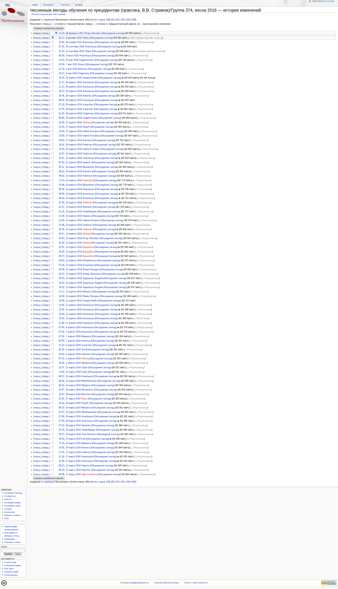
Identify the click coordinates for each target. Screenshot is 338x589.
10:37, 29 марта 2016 (70, 394)
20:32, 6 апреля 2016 (70, 349)
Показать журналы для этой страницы (49, 14)
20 (113, 19)
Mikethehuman (89, 381)
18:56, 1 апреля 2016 (70, 363)
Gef (83, 349)
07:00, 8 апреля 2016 (70, 327)
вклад (120, 33)
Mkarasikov (88, 167)
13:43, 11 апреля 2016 (70, 318)
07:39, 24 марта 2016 (70, 421)
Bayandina (88, 247)
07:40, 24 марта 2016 (70, 416)
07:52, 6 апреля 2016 (70, 358)
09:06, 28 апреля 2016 (70, 100)
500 (134, 19)
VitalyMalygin (89, 211)
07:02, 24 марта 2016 (70, 425)
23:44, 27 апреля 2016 (70, 127)
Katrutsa (87, 140)
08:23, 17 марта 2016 (70, 465)
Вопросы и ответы (12, 515)
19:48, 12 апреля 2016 (70, 269)
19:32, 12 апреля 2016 (70, 283)
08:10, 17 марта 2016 (70, 470)
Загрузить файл (11, 572)
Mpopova (86, 336)
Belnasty (82, 69)
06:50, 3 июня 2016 (69, 55)
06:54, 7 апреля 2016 (70, 341)
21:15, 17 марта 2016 (70, 452)
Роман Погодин (91, 269)
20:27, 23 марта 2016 (70, 434)
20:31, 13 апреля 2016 (70, 247)
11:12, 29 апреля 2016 (70, 82)
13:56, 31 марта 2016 (70, 372)
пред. (46, 33)
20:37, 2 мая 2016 (68, 73)
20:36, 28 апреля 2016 (70, 96)
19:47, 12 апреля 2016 (70, 274)
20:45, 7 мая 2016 (68, 64)
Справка (8, 509)
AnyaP (86, 127)
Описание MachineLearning (166, 583)
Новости (8, 499)
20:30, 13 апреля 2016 (70, 251)
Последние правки (12, 503)
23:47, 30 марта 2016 (70, 390)
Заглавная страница (13, 493)
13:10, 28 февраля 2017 (71, 33)
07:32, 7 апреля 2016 (70, 332)
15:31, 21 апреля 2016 (70, 158)
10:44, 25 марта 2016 (70, 403)
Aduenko (87, 96)
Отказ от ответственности (196, 583)
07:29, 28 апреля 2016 (70, 104)
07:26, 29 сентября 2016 (71, 46)
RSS (6, 569)
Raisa (84, 398)
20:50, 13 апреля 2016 (70, 229)
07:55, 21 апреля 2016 (70, 162)
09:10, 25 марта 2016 (70, 407)
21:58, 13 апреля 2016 (70, 216)
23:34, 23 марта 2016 (70, 430)
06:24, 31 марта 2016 (70, 385)
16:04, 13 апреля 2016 (70, 260)
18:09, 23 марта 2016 (70, 439)
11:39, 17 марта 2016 (70, 456)
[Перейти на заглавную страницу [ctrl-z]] (13, 13)
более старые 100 (100, 19)
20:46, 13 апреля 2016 (70, 238)
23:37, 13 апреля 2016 (70, 207)
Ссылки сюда (10, 562)
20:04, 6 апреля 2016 (70, 354)
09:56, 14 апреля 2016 (70, 189)
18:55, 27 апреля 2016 (70, 140)
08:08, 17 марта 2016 (70, 474)
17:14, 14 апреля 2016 (70, 180)
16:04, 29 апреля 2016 (70, 78)
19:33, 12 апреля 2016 (70, 278)
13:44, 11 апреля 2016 (70, 314)
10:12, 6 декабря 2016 (70, 38)
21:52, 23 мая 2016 (69, 60)
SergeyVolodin (90, 78)
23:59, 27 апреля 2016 (70, 122)
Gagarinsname (86, 60)
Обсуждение (108, 33)
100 (122, 19)
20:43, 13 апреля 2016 (70, 243)
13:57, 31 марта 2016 (70, 367)
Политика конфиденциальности (134, 583)
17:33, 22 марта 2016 (70, 443)
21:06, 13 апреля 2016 (70, 225)
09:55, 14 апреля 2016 (70, 194)
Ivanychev (88, 104)
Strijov (86, 38)
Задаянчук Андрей (93, 278)
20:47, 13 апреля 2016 (70, 234)
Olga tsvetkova (89, 474)
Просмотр (65, 5)
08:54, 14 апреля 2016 (70, 198)
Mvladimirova (89, 260)
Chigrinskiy (83, 73)
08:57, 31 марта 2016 (70, 376)
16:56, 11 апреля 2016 (70, 296)
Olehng (86, 122)
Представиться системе (323, 1)
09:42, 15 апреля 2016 (70, 176)
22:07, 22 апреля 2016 (70, 153)
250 (128, 19)
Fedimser (87, 144)
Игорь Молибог (93, 33)
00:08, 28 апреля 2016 (70, 118)
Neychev (86, 394)
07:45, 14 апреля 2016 (70, 202)
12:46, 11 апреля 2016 (70, 323)
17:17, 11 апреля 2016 (70, 291)
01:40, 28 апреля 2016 (70, 113)
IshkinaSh (88, 180)
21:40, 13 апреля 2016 (70, 220)
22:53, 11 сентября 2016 (71, 51)
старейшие (48, 19)
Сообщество (9, 496)
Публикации (9, 539)
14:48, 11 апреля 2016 (70, 300)
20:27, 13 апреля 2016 (70, 256)
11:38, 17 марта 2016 (70, 461)
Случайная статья (12, 506)
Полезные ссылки (12, 542)
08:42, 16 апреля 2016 (70, 171)
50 (117, 19)
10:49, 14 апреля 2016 (70, 185)
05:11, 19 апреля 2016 (70, 167)
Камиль (87, 162)
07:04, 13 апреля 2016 (70, 265)
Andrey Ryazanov (92, 274)
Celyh (84, 367)
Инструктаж (9, 512)
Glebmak (87, 202)
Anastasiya (88, 42)
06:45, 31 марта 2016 (70, 381)
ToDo (6, 518)
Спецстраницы (10, 575)
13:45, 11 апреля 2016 (70, 305)
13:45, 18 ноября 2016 (70, 42)
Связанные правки (12, 565)
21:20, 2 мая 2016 (68, 69)
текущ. (37, 38)
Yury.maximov (89, 434)
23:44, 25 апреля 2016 (70, 149)
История (79, 5)
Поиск (4, 547)
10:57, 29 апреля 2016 (70, 91)
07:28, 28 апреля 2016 (70, 109)
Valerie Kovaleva (91, 131)
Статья (35, 5)
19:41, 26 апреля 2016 (70, 144)
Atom (11, 569)
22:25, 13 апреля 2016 (70, 211)
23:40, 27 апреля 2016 (70, 131)
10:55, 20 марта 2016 (70, 447)
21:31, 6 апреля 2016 (70, 345)
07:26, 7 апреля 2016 (70, 336)
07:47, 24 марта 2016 (70, 412)
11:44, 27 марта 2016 (70, 398)
